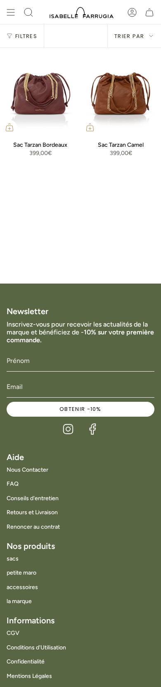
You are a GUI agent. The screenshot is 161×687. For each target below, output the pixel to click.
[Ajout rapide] (9, 127)
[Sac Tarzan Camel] (120, 92)
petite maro (21, 572)
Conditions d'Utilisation (36, 647)
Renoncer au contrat (33, 526)
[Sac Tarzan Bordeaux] (40, 92)
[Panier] (149, 12)
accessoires (22, 587)
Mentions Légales (29, 676)
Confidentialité (26, 661)
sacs (13, 558)
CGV (13, 633)
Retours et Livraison (32, 512)
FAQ (13, 483)
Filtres (26, 36)
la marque (19, 601)
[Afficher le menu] (10, 12)
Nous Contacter (27, 469)
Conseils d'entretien (33, 498)
